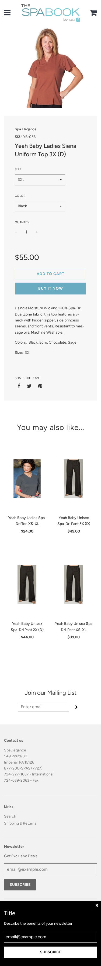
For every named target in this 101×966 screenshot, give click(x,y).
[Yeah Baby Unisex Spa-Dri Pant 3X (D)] (74, 478)
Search (10, 816)
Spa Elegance (25, 129)
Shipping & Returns (20, 823)
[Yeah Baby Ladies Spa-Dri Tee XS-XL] (27, 478)
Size (18, 169)
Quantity (22, 222)
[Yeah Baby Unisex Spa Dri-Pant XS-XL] (74, 584)
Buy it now (50, 288)
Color (20, 196)
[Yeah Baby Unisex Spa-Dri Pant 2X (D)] (27, 584)
